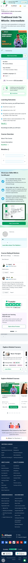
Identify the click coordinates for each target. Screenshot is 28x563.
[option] (14, 320)
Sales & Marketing (17, 455)
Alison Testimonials (17, 475)
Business (3, 447)
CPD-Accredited (18, 80)
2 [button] (16, 332)
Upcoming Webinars (19, 524)
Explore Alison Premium (14, 326)
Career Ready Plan (5, 503)
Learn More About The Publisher (11, 245)
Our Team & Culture (5, 470)
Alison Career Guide (5, 500)
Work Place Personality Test (7, 514)
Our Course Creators (5, 478)
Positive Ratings (8, 63)
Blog (2, 482)
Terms (11, 557)
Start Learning (13, 407)
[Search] (2, 5)
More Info (5, 407)
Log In (24, 6)
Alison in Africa (4, 487)
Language (15, 447)
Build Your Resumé (5, 498)
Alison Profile (17, 503)
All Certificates (16, 468)
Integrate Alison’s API (19, 510)
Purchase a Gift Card (18, 485)
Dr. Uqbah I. (9, 264)
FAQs (19, 535)
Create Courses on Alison (20, 505)
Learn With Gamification (19, 513)
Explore (1, 6)
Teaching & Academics (18, 457)
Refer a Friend (17, 515)
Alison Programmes (5, 490)
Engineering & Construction (6, 450)
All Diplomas (16, 470)
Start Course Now (12, 55)
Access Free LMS (18, 498)
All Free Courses (17, 473)
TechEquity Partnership (19, 517)
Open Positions (4, 475)
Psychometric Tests (5, 505)
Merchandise (17, 526)
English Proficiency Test (7, 517)
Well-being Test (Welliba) (7, 510)
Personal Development (17, 452)
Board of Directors (5, 468)
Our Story (3, 465)
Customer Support (22, 537)
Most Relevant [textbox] (5, 259)
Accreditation (16, 465)
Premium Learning (17, 482)
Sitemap (25, 557)
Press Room (3, 485)
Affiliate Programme (19, 500)
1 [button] (12, 332)
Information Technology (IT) (6, 457)
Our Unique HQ (4, 473)
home (2, 9)
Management (16, 450)
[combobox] (7, 259)
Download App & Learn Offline (20, 508)
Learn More (8, 369)
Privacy (8, 557)
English (2, 452)
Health (2, 455)
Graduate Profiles (17, 478)
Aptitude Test (5, 508)
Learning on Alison (5, 480)
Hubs (15, 480)
